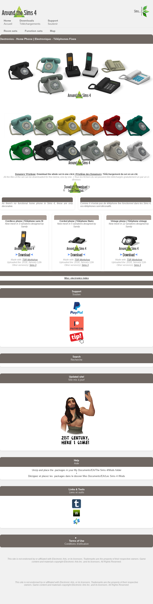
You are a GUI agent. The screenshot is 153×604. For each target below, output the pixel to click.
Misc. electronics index (76, 278)
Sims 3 (32, 265)
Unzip (35, 470)
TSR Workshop (30, 259)
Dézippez (33, 476)
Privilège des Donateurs (89, 174)
